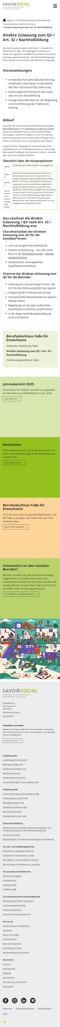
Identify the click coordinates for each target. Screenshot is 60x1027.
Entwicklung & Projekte (12, 948)
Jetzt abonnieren (13, 462)
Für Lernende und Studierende (17, 871)
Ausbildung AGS (10, 755)
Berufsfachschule (32, 253)
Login (5, 1013)
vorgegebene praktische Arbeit (39, 128)
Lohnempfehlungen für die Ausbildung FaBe (21, 794)
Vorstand (6, 964)
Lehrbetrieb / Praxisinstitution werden (18, 855)
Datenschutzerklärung (25, 1008)
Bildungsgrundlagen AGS (13, 764)
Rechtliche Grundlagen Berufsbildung (18, 851)
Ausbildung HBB (9, 889)
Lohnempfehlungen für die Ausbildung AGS (21, 782)
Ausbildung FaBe (10, 789)
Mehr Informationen (15, 526)
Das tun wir (8, 921)
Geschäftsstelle (9, 968)
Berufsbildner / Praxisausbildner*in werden (21, 860)
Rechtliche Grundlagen (12, 876)
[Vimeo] (33, 1000)
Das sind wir (8, 959)
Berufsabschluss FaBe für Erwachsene (27, 338)
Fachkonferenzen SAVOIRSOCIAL (16, 926)
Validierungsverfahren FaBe (22, 360)
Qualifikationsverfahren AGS (14, 769)
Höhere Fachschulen (11, 835)
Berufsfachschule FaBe (12, 811)
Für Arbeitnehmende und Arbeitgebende (21, 896)
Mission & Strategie (11, 935)
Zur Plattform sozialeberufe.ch (20, 594)
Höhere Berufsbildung (13, 823)
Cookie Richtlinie (44, 1008)
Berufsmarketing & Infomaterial (16, 952)
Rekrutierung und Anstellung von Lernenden (21, 864)
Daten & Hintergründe (12, 943)
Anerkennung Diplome (12, 910)
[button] (56, 4)
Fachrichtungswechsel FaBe (14, 905)
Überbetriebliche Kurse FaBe (14, 816)
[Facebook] (5, 1000)
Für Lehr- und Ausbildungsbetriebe (18, 846)
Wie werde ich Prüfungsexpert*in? (17, 914)
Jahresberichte (9, 977)
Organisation (8, 986)
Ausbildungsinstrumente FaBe (15, 798)
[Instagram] (14, 1000)
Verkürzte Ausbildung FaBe (22, 345)
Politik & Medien (9, 939)
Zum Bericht (11, 398)
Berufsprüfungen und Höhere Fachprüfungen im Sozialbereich (28, 839)
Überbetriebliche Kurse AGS (14, 777)
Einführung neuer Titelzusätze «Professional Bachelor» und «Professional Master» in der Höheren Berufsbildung (27, 829)
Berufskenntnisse (11, 128)
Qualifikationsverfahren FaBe (15, 807)
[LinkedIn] (24, 1000)
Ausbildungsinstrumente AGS (15, 760)
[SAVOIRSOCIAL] (15, 6)
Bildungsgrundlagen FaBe (13, 802)
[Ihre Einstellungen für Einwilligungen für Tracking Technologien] (5, 1022)
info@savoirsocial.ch (11, 712)
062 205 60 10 (8, 716)
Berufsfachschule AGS (12, 773)
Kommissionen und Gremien (15, 982)
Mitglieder (7, 973)
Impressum (7, 1008)
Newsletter (7, 930)
